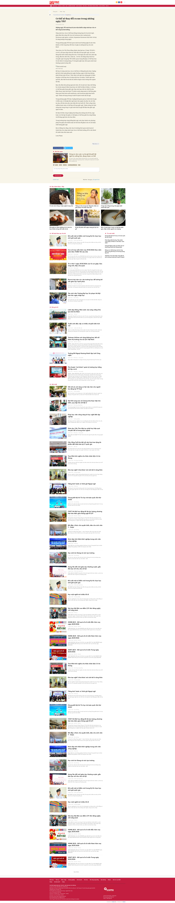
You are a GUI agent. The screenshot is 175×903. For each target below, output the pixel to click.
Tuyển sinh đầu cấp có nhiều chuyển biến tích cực (84, 325)
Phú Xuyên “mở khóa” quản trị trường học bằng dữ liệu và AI (85, 368)
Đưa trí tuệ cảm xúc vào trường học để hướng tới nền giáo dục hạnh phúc (85, 280)
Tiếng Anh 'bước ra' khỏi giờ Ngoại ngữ (82, 484)
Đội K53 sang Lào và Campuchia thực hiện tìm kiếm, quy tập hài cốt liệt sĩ (84, 402)
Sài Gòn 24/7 (57, 881)
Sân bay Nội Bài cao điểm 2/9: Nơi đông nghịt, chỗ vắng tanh (84, 609)
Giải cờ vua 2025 (117, 879)
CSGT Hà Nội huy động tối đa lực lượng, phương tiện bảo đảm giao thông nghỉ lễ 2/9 (85, 512)
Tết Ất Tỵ (64, 164)
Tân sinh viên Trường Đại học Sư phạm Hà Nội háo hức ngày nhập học (84, 294)
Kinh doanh (79, 5)
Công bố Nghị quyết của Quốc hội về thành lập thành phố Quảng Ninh (114, 246)
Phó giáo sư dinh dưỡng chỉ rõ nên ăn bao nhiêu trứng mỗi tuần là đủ (61, 228)
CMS (114, 901)
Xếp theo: (85, 179)
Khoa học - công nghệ (78, 357)
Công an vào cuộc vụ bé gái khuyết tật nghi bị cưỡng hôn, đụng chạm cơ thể (82, 155)
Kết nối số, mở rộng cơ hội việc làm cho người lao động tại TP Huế (84, 388)
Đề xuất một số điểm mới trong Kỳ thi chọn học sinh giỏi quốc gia (84, 237)
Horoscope (76, 254)
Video (51, 881)
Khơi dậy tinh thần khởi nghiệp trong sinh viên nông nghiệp (84, 540)
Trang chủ (55, 11)
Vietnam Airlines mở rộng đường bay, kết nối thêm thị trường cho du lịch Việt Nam (83, 338)
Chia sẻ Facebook (59, 148)
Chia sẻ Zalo (69, 148)
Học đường (102, 5)
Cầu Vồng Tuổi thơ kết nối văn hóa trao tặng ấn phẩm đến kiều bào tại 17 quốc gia (84, 443)
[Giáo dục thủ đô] (54, 2)
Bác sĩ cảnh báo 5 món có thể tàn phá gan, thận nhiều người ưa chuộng (112, 228)
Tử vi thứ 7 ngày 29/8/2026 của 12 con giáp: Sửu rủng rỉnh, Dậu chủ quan (85, 265)
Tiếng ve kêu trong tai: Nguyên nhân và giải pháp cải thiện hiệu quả (86, 206)
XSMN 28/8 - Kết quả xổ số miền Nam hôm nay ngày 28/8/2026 (84, 637)
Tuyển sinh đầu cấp (78, 327)
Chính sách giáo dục (78, 240)
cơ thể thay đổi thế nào (72, 164)
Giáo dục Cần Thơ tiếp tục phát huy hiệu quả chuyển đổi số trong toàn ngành (84, 429)
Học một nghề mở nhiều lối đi (78, 594)
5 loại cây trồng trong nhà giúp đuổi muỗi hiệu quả (111, 206)
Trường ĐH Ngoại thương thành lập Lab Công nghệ (84, 354)
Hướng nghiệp (71, 5)
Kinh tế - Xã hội (77, 341)
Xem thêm (76, 872)
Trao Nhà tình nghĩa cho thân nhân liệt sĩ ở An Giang (84, 457)
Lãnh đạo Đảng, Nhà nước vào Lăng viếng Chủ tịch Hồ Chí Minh (84, 311)
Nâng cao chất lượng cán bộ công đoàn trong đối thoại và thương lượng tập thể (115, 251)
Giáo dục (54, 5)
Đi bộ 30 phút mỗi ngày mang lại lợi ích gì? (86, 228)
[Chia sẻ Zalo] (50, 15)
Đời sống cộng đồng (93, 5)
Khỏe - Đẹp (64, 5)
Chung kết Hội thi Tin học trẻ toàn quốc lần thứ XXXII (84, 498)
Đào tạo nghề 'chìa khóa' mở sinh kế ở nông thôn (85, 470)
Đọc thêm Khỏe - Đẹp (58, 186)
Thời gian (90, 179)
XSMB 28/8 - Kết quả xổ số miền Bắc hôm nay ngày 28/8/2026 (84, 623)
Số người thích (96, 179)
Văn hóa (85, 5)
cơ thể (56, 164)
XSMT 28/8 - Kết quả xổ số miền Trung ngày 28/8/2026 (83, 651)
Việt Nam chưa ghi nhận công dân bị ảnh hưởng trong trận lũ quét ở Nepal (114, 256)
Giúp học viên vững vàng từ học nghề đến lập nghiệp (84, 415)
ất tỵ (79, 164)
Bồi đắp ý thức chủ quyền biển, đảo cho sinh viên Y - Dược (85, 526)
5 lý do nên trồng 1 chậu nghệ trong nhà (61, 206)
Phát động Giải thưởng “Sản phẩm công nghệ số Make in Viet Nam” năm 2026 (114, 241)
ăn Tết (60, 164)
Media (107, 5)
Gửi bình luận (58, 175)
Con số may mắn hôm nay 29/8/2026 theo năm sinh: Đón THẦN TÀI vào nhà (84, 251)
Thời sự (60, 5)
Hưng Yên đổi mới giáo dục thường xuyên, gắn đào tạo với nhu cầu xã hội (84, 568)
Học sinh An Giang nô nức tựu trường (81, 553)
